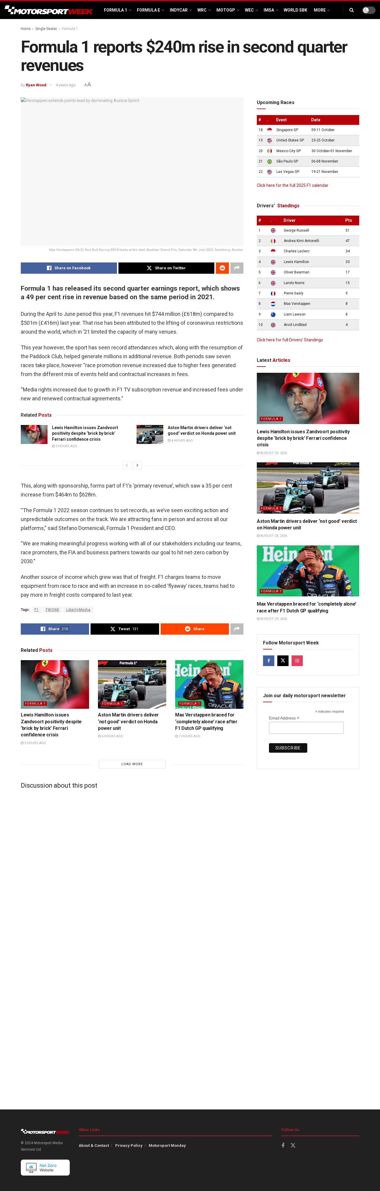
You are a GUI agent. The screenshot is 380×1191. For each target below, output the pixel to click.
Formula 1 (115, 10)
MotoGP (225, 10)
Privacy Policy (128, 1145)
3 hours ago (66, 446)
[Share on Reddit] (222, 268)
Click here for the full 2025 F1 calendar (292, 185)
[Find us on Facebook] (268, 660)
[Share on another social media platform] (236, 268)
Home (26, 29)
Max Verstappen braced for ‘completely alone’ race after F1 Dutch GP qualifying (206, 721)
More (320, 10)
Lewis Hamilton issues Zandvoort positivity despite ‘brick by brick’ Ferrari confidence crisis (85, 433)
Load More (132, 764)
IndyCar (179, 10)
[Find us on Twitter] (283, 660)
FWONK (52, 610)
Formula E (148, 10)
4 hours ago (181, 440)
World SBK (295, 10)
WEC (249, 10)
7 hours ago (189, 736)
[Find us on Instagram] (297, 660)
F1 (36, 610)
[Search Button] (351, 10)
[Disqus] (132, 868)
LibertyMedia (78, 610)
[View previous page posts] (126, 465)
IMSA (269, 10)
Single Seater (46, 29)
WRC (202, 10)
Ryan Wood (36, 85)
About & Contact (94, 1145)
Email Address (284, 718)
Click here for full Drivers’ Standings (290, 339)
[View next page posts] (137, 465)
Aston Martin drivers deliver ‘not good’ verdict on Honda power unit (128, 721)
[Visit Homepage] (49, 10)
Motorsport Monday (167, 1145)
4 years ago (66, 85)
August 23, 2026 (273, 453)
